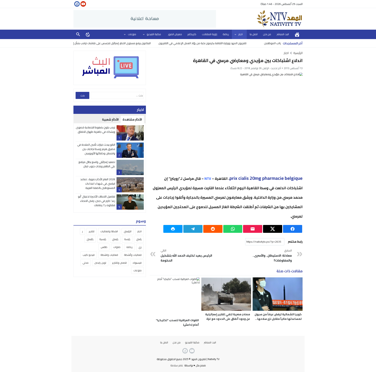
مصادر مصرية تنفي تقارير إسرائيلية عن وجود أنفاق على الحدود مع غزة (227, 316)
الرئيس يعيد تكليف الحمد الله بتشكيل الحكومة (186, 255)
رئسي (139, 239)
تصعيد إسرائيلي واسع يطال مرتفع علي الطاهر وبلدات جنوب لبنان (97, 164)
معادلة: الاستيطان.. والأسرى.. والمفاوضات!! (272, 255)
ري (140, 247)
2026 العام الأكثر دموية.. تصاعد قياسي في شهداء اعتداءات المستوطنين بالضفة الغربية (97, 184)
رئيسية (102, 239)
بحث (78, 34)
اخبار (240, 34)
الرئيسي (127, 231)
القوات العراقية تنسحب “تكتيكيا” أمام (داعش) (177, 322)
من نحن (267, 34)
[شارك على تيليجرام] (193, 229)
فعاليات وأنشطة (133, 254)
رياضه (129, 247)
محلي (85, 262)
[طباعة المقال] (173, 229)
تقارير (91, 231)
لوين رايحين (100, 262)
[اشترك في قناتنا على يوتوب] (83, 4)
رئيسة (127, 239)
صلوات (116, 247)
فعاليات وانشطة (109, 254)
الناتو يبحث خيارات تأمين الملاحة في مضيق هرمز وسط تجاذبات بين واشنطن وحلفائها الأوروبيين (96, 149)
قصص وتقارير (119, 262)
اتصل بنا (254, 34)
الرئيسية (297, 34)
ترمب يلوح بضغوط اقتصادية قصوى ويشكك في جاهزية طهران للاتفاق (95, 129)
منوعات (132, 34)
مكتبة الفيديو (154, 34)
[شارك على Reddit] (212, 229)
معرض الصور (175, 34)
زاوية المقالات (209, 34)
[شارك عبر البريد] (252, 229)
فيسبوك (137, 262)
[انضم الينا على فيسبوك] (76, 4)
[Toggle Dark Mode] (88, 34)
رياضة (226, 34)
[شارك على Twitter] (272, 229)
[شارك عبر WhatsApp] (232, 229)
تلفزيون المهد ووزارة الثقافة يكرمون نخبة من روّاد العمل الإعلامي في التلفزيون (213, 43)
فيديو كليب (89, 254)
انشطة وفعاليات (109, 231)
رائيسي (90, 239)
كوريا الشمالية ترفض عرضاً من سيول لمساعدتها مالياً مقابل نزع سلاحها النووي (278, 319)
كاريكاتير (191, 34)
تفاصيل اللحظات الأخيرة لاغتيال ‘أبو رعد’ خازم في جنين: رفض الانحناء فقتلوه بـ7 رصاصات (96, 201)
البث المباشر (283, 34)
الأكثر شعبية (110, 119)
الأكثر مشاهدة (132, 119)
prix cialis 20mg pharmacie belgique (266, 178)
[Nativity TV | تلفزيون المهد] (259, 19)
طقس (104, 247)
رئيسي (115, 239)
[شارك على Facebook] (292, 229)
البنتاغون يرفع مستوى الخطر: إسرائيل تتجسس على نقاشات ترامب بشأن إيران (121, 43)
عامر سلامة (176, 365)
